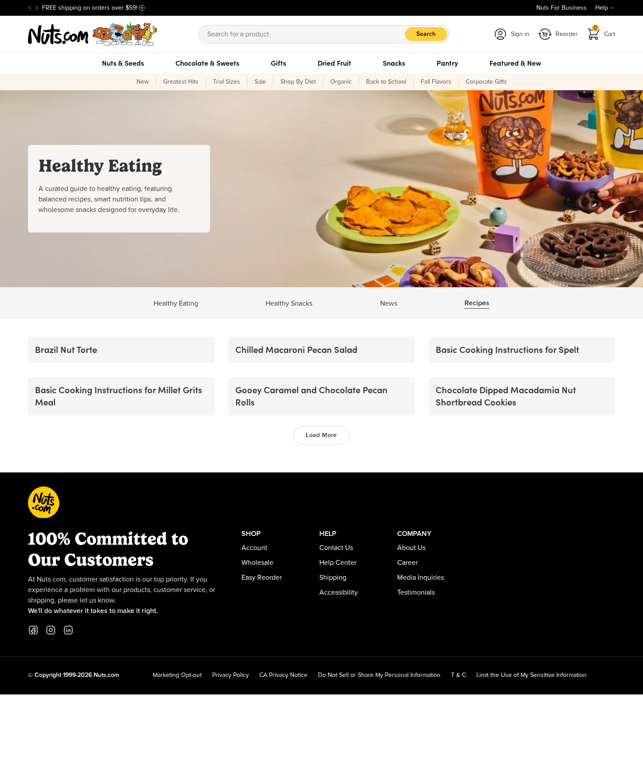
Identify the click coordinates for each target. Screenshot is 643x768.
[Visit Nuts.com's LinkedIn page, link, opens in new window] (68, 630)
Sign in (520, 34)
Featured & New (515, 63)
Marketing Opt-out (177, 675)
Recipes (477, 302)
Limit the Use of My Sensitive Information (531, 675)
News (388, 303)
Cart (604, 31)
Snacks (394, 63)
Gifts (278, 63)
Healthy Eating (176, 303)
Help (601, 8)
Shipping (332, 577)
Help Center (337, 562)
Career (407, 562)
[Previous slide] (29, 7)
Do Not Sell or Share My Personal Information (379, 675)
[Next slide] (36, 7)
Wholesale (257, 562)
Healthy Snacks (289, 303)
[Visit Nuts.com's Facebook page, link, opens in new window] (33, 630)
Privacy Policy (230, 675)
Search (426, 34)
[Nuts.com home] (92, 34)
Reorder (567, 34)
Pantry (447, 63)
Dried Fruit (334, 63)
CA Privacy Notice (283, 675)
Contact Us (336, 547)
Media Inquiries (420, 577)
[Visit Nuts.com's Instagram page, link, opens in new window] (50, 630)
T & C (458, 675)
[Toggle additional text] (141, 7)
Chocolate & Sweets (207, 63)
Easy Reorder (261, 577)
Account (254, 547)
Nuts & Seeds (123, 63)
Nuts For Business (561, 8)
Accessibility (338, 592)
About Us (411, 547)
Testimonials (416, 592)
